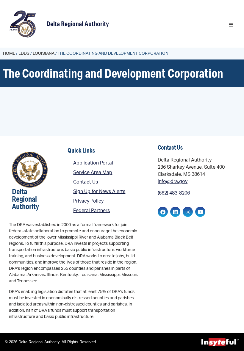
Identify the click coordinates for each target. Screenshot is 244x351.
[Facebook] (163, 212)
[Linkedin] (175, 212)
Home (9, 53)
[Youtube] (200, 212)
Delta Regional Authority (77, 24)
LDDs (23, 53)
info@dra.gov (172, 181)
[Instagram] (188, 212)
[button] (231, 24)
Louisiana (43, 53)
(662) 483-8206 (174, 193)
